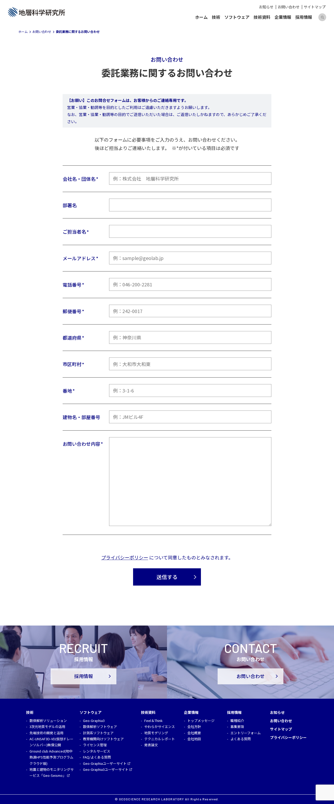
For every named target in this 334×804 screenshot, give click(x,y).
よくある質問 (240, 738)
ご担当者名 (74, 231)
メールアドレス (79, 258)
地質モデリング (156, 732)
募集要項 (237, 726)
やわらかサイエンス (159, 726)
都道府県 (72, 337)
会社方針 (194, 726)
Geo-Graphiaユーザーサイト (105, 763)
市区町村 (72, 364)
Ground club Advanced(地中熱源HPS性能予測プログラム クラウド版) (51, 757)
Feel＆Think (153, 720)
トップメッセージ (200, 720)
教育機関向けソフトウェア (103, 738)
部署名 (70, 205)
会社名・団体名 (79, 178)
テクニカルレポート (159, 738)
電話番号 (72, 284)
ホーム (201, 17)
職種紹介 (237, 720)
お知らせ (266, 6)
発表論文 (151, 744)
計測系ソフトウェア (98, 732)
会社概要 (194, 732)
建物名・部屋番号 (81, 417)
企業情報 (283, 17)
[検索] (322, 17)
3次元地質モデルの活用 (47, 726)
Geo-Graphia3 (94, 720)
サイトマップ (315, 6)
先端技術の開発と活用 (46, 732)
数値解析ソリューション (48, 720)
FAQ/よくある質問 (97, 757)
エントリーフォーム (245, 732)
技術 (216, 17)
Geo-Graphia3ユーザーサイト (105, 769)
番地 (67, 390)
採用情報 (303, 17)
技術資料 (262, 17)
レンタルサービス (96, 751)
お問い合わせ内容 (81, 443)
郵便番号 (72, 311)
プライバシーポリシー (124, 557)
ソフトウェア (236, 17)
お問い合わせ (289, 6)
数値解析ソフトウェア (100, 726)
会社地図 (194, 738)
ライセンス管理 (95, 744)
